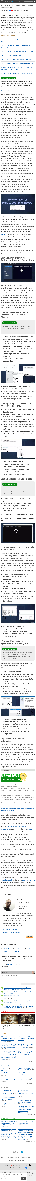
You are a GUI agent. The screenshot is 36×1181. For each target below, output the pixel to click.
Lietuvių (17, 948)
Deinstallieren (30, 1083)
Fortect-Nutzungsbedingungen (8, 808)
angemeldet (10, 964)
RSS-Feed (7, 1165)
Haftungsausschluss (11, 1160)
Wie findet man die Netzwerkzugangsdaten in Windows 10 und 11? (8, 1092)
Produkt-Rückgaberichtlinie (7, 810)
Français (6, 948)
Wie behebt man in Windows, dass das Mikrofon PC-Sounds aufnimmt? (26, 1038)
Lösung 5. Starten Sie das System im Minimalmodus (16, 59)
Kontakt (29, 1160)
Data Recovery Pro (28, 880)
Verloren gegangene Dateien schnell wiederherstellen (17, 73)
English (17, 951)
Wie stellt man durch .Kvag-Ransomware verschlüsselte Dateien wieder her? (25, 1130)
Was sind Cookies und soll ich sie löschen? (9, 1026)
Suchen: (21, 1)
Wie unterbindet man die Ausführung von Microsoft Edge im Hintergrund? (8, 1097)
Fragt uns (5, 973)
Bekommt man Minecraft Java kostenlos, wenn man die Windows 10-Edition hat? (26, 1100)
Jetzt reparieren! (7, 78)
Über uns (3, 1157)
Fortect (3, 234)
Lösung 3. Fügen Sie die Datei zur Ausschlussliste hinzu (17, 51)
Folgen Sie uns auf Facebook (17, 1167)
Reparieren (25, 10)
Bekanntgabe (21, 1160)
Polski (5, 951)
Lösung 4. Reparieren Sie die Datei (11, 55)
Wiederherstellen (30, 1141)
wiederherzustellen (7, 880)
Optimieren (31, 1114)
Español (29, 948)
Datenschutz (4, 1178)
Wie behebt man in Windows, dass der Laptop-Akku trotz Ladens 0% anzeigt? (26, 1045)
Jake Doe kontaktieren (10, 929)
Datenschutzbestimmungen (28, 1157)
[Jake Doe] (10, 10)
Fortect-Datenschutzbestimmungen (25, 808)
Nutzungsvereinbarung (13, 1157)
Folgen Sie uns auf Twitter (21, 1165)
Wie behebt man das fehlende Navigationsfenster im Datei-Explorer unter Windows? (17, 988)
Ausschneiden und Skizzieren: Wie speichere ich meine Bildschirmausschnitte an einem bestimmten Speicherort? (26, 1109)
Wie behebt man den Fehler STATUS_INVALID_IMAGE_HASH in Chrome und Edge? (17, 997)
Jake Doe (5, 10)
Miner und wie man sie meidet (26, 1025)
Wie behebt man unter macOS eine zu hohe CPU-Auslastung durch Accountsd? (9, 1072)
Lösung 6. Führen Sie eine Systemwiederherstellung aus (17, 63)
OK (24, 1178)
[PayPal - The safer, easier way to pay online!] (29, 936)
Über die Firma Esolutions (11, 932)
